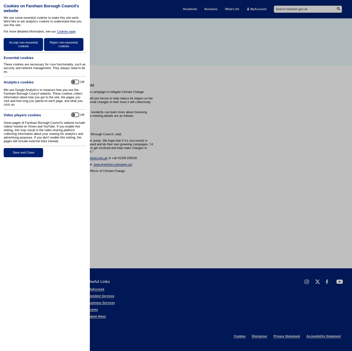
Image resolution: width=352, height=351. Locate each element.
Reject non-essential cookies (64, 44)
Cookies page (66, 31)
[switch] (36, 82)
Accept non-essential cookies (23, 44)
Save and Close (23, 152)
